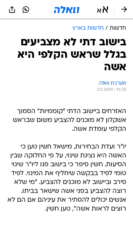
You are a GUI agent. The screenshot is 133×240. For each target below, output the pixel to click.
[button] (102, 9)
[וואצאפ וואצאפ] (25, 9)
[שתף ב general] (12, 9)
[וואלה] (66, 9)
